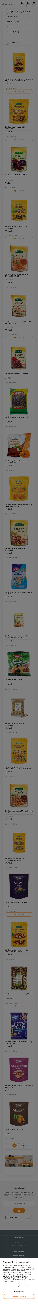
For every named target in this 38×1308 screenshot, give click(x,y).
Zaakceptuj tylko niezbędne (19, 1286)
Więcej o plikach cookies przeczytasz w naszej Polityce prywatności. (19, 1280)
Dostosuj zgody (19, 1291)
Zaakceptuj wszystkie (19, 1296)
